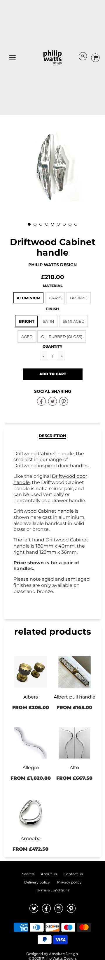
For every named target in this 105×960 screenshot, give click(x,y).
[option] (52, 167)
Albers (30, 697)
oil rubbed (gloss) (61, 336)
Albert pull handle (74, 697)
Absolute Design (63, 953)
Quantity (52, 346)
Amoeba (31, 838)
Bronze (78, 297)
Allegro (30, 767)
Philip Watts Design (52, 264)
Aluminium (28, 297)
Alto (74, 767)
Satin (48, 321)
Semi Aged (74, 321)
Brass (55, 297)
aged (27, 336)
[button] (53, 374)
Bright (26, 321)
